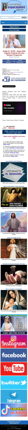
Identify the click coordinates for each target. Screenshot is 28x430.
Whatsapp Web (20, 62)
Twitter (8, 60)
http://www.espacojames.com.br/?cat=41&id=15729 (14, 72)
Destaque (18, 74)
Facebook (20, 60)
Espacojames (18, 428)
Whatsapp (8, 62)
